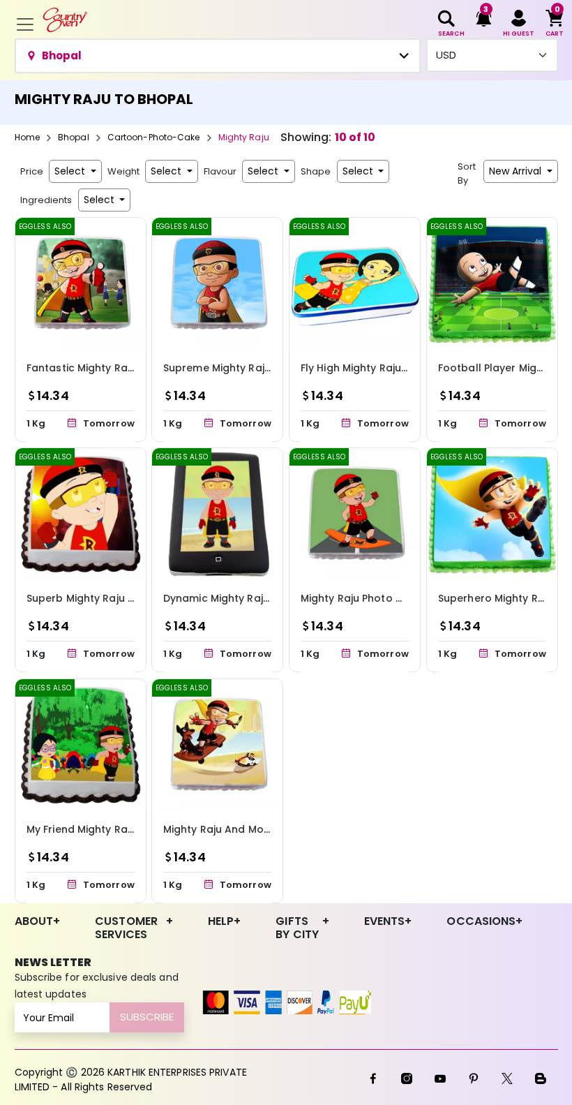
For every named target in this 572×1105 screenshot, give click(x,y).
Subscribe (147, 1016)
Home (27, 137)
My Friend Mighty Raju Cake (96, 829)
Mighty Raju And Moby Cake (234, 829)
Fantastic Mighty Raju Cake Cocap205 (125, 368)
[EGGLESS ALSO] (80, 282)
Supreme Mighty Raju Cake (231, 368)
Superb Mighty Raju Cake (90, 598)
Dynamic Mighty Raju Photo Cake (247, 598)
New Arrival (516, 171)
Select (71, 171)
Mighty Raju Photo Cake (361, 598)
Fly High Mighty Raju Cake (366, 368)
